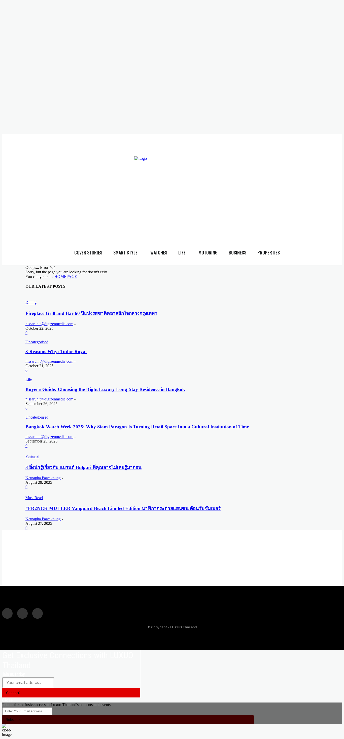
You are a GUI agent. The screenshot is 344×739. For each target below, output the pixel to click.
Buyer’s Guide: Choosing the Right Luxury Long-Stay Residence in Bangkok (105, 389)
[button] (331, 199)
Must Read (34, 498)
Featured (32, 456)
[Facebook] (254, 189)
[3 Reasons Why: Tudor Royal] (51, 337)
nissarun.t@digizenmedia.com (49, 324)
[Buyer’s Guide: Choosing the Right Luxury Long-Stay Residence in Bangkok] (89, 375)
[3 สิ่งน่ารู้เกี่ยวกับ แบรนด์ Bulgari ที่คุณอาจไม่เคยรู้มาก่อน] (76, 451)
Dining (31, 302)
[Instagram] (264, 189)
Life (28, 379)
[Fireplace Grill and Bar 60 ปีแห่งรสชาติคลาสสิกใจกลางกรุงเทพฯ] (82, 297)
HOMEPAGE (65, 276)
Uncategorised (36, 342)
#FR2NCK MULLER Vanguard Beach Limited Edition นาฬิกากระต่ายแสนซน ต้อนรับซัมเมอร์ (123, 508)
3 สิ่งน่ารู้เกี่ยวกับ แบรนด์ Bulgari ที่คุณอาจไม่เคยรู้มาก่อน (83, 467)
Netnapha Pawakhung (43, 478)
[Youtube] (275, 189)
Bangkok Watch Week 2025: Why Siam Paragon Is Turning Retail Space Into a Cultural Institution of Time (137, 426)
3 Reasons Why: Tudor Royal (56, 351)
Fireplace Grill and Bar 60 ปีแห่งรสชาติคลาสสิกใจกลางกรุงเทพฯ (91, 313)
